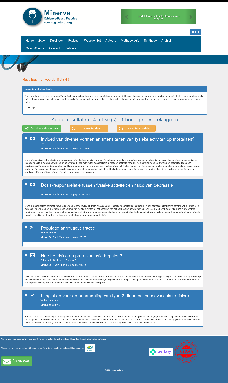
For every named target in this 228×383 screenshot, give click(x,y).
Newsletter (21, 360)
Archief (166, 40)
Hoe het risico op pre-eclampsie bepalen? (81, 255)
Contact (54, 48)
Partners (70, 48)
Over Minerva (35, 48)
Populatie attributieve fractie (68, 228)
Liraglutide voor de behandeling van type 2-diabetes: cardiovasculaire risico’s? (117, 295)
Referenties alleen (92, 127)
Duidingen (57, 40)
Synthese (150, 40)
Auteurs (110, 40)
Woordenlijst (92, 40)
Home (30, 40)
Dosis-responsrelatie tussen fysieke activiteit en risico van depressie (107, 185)
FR (196, 32)
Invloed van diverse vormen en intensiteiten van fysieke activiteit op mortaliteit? (117, 139)
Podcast (73, 40)
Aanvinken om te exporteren (44, 127)
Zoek (41, 40)
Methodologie (130, 40)
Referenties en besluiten (139, 127)
